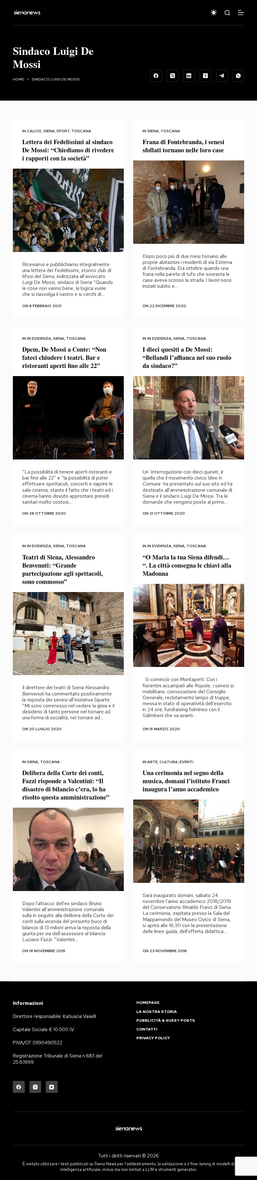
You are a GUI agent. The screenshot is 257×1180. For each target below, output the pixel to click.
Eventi (186, 761)
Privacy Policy (153, 1038)
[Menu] (241, 12)
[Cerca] (227, 12)
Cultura (169, 761)
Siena (49, 131)
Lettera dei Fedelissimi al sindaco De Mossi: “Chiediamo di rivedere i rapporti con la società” (68, 150)
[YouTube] (52, 1087)
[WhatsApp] (238, 76)
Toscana (81, 131)
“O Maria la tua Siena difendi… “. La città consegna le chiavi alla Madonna (187, 565)
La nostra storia (156, 1012)
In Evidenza (39, 338)
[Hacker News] (206, 76)
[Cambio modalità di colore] (214, 12)
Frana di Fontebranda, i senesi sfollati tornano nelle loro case (183, 146)
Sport (63, 131)
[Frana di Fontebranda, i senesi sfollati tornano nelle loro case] (188, 202)
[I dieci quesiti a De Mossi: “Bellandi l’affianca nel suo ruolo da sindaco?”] (188, 417)
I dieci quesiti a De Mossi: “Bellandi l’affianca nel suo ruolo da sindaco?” (187, 357)
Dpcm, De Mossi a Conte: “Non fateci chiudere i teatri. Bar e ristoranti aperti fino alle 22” (64, 357)
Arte (152, 761)
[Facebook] (156, 76)
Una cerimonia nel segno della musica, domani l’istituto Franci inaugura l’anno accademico (186, 781)
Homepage (148, 1002)
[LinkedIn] (189, 76)
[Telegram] (222, 76)
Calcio (34, 131)
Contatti (146, 1029)
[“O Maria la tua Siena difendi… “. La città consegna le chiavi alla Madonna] (188, 625)
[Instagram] (35, 1087)
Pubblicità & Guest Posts (165, 1020)
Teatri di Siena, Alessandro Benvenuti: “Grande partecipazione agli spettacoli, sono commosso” (62, 569)
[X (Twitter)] (173, 76)
